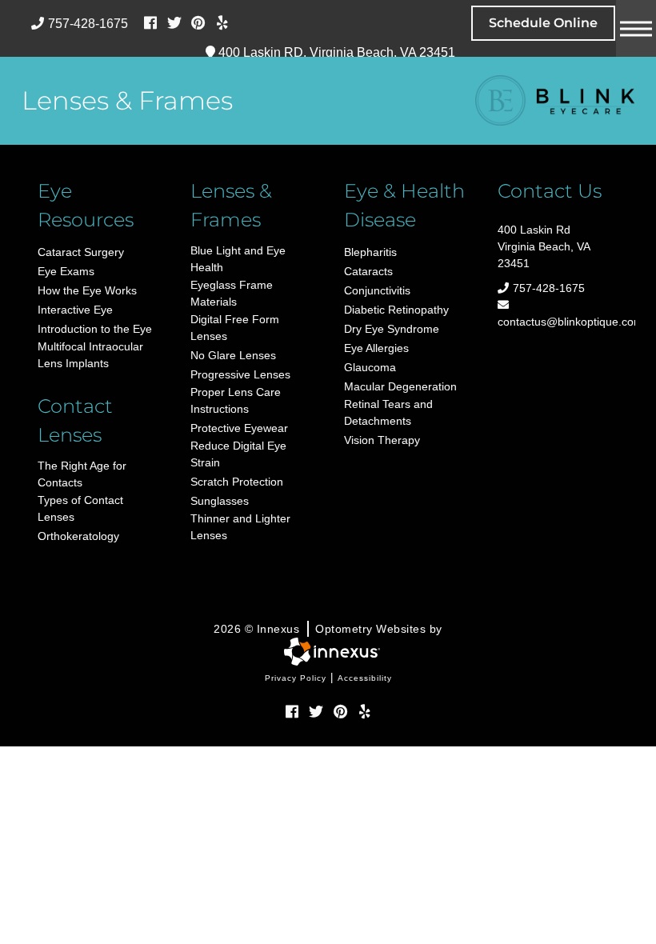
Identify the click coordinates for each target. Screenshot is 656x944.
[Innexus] (328, 652)
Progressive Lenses (240, 374)
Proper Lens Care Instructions (235, 400)
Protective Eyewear (239, 428)
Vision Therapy (382, 440)
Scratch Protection (236, 481)
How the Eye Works (87, 290)
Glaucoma (370, 367)
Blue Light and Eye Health (238, 259)
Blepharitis (370, 252)
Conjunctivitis (377, 290)
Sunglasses (219, 500)
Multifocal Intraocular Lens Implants (90, 355)
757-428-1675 (88, 23)
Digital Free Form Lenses (234, 327)
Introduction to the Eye (95, 328)
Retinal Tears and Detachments (388, 412)
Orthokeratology (78, 536)
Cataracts (368, 271)
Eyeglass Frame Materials (231, 293)
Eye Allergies (376, 348)
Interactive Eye (75, 309)
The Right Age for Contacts (82, 474)
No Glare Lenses (233, 355)
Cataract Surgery (81, 252)
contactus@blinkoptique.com (558, 321)
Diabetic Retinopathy (396, 309)
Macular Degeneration (400, 386)
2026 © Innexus (328, 628)
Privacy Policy (295, 678)
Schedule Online (543, 22)
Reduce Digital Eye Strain (238, 454)
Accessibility (365, 678)
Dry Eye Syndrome (391, 328)
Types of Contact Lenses (80, 508)
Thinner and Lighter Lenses (240, 527)
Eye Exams (66, 271)
